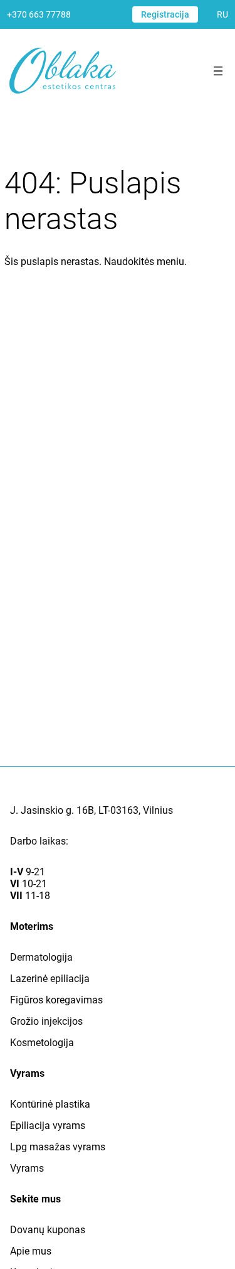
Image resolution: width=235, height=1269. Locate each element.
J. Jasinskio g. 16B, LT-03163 (74, 810)
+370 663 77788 (39, 14)
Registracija (165, 14)
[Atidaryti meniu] (218, 70)
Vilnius (158, 810)
